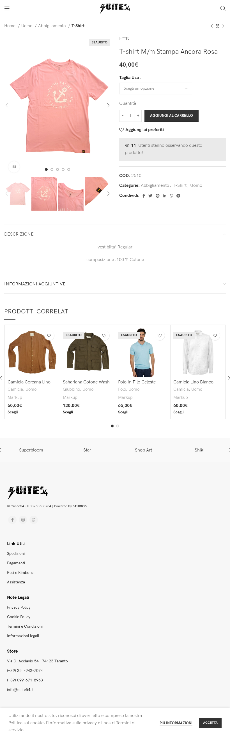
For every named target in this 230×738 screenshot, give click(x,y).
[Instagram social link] (23, 520)
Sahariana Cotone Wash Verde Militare (86, 385)
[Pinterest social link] (157, 195)
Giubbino (71, 389)
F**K (124, 38)
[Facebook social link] (144, 195)
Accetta (210, 723)
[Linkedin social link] (164, 195)
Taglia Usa (129, 77)
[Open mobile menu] (7, 8)
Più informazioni (176, 723)
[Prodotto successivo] (223, 26)
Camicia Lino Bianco (193, 382)
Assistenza (16, 582)
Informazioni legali (23, 636)
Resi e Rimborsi (20, 572)
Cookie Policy (18, 616)
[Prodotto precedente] (212, 26)
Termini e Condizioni (25, 626)
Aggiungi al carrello (171, 115)
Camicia (15, 389)
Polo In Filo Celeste (137, 382)
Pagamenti (16, 563)
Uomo (27, 26)
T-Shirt (78, 26)
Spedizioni (16, 553)
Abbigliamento (52, 26)
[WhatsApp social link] (171, 195)
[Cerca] (223, 8)
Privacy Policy (19, 607)
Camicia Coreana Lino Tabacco (29, 385)
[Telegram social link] (178, 195)
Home (10, 26)
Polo (122, 389)
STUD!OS (80, 506)
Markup (15, 397)
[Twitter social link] (150, 195)
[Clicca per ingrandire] (14, 167)
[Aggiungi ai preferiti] (49, 335)
